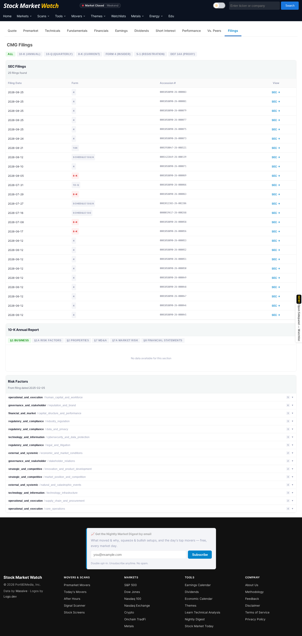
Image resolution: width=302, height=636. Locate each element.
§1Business (19, 340)
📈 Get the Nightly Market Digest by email (121, 534)
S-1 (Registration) (150, 54)
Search (289, 5)
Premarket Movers (77, 585)
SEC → (276, 92)
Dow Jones (132, 592)
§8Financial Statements (162, 340)
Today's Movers (75, 592)
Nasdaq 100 (132, 598)
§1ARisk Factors (47, 340)
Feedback (252, 598)
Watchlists (118, 16)
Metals (136, 16)
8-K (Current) (89, 54)
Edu (171, 16)
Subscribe (200, 554)
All (10, 54)
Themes (96, 16)
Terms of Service (257, 612)
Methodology (254, 592)
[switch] (219, 5)
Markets (23, 16)
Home (7, 16)
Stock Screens (74, 612)
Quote (12, 30)
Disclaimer (252, 605)
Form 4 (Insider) (118, 54)
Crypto (129, 612)
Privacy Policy (255, 619)
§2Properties (78, 340)
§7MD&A (100, 340)
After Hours (72, 598)
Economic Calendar (198, 598)
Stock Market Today (199, 626)
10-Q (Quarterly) (59, 54)
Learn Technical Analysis (202, 612)
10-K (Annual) (29, 54)
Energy (154, 16)
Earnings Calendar (198, 585)
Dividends (192, 592)
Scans (41, 16)
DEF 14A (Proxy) (182, 54)
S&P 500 (130, 585)
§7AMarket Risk (125, 340)
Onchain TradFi (135, 619)
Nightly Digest (195, 619)
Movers (76, 16)
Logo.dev (10, 596)
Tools (59, 16)
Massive (21, 591)
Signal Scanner (74, 605)
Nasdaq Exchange (137, 605)
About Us (251, 585)
